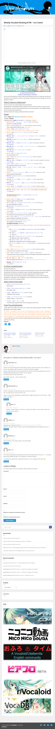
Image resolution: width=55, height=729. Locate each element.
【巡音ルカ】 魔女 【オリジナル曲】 (20, 258)
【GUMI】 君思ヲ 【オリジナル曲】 (15, 301)
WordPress (4, 726)
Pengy (6, 26)
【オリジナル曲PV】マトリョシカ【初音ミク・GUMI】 (24, 179)
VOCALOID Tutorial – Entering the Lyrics (24, 575)
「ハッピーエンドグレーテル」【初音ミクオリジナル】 (23, 172)
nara (4, 566)
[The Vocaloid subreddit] (27, 687)
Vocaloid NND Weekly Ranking (27, 93)
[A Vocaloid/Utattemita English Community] (27, 652)
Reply (7, 379)
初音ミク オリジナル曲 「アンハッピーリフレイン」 (24, 146)
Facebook (6, 594)
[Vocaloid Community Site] (27, 669)
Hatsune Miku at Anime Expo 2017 (11, 538)
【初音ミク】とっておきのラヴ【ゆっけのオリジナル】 (22, 202)
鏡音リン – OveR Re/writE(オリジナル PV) (27, 195)
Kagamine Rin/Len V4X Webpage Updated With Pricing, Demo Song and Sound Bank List (24, 547)
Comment (6, 471)
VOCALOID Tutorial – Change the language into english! (24, 569)
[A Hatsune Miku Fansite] (27, 616)
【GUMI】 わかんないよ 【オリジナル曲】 (21, 122)
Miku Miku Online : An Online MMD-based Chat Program (21, 563)
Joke (4, 563)
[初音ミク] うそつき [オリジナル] (20, 149)
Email (5, 496)
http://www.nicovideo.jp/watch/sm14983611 (30, 425)
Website (5, 503)
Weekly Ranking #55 (40, 333)
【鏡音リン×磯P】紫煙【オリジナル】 (15, 292)
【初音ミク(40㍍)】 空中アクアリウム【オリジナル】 (23, 236)
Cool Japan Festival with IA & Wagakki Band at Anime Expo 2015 (18, 550)
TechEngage (14, 725)
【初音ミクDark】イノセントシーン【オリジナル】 (22, 163)
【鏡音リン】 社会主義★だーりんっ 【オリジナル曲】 (23, 186)
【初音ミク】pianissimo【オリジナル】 (20, 206)
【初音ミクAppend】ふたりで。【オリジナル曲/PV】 (22, 252)
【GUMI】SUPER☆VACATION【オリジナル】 (20, 220)
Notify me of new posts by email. (11, 517)
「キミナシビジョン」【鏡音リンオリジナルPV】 (22, 182)
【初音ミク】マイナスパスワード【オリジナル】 (22, 156)
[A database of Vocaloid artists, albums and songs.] (27, 705)
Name (5, 489)
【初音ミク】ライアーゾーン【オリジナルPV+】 (21, 132)
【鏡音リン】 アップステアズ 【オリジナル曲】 (21, 213)
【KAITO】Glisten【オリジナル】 (19, 262)
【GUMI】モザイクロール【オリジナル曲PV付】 (23, 139)
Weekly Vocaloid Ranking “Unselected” (27, 94)
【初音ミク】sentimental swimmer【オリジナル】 (18, 284)
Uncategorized (13, 26)
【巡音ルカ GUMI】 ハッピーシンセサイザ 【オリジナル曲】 (26, 167)
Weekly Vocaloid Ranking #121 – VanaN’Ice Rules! (25, 333)
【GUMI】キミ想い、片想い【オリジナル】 (21, 189)
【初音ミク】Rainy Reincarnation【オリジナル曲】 (18, 288)
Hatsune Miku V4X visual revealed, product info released (17, 541)
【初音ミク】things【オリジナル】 (19, 153)
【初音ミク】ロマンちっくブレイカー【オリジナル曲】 (22, 249)
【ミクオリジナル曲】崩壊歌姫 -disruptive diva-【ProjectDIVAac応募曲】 (28, 229)
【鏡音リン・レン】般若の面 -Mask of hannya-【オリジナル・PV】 (27, 232)
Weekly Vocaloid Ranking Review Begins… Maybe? (10, 333)
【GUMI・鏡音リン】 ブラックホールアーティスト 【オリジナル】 (26, 216)
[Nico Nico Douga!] (27, 634)
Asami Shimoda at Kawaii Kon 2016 (11, 544)
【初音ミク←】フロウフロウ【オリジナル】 (17, 296)
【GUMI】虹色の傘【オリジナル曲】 (19, 125)
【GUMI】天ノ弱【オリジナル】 (18, 175)
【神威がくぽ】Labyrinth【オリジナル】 (20, 129)
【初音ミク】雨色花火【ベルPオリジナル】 (20, 209)
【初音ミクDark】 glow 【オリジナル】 (21, 239)
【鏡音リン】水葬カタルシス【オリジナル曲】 (21, 142)
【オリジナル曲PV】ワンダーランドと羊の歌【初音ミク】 (24, 243)
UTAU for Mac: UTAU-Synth (14, 566)
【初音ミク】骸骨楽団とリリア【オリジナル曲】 (22, 160)
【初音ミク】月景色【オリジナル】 (19, 199)
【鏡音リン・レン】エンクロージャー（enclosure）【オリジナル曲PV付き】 (28, 136)
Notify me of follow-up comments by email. (14, 512)
